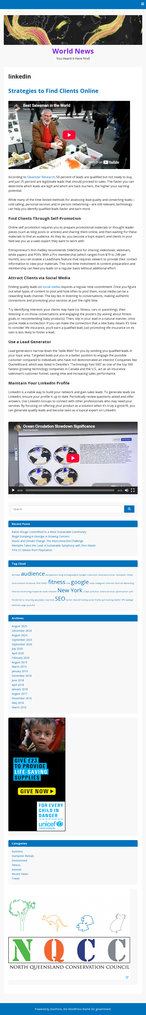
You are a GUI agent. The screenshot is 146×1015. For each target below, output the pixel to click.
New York (69, 590)
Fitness (16, 865)
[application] (73, 458)
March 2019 (19, 666)
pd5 (131, 591)
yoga (23, 605)
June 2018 (18, 680)
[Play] (13, 490)
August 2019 (19, 662)
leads (45, 591)
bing (61, 575)
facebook (30, 583)
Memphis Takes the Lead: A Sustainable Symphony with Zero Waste (54, 545)
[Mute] (127, 490)
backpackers (52, 575)
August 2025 (19, 626)
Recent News (20, 874)
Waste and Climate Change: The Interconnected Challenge (47, 541)
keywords (37, 591)
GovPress (56, 1009)
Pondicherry (18, 600)
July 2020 (17, 648)
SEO (60, 598)
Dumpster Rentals (23, 856)
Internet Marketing (124, 583)
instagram (100, 583)
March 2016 (19, 707)
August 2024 (19, 635)
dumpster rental (124, 575)
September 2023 (22, 640)
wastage (129, 600)
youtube (31, 605)
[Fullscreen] (133, 490)
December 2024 (22, 630)
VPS (123, 600)
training (109, 600)
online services (107, 591)
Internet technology (22, 591)
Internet (110, 583)
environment (18, 583)
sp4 (103, 600)
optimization (121, 591)
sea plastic (40, 600)
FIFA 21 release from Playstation (32, 550)
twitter (117, 600)
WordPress (75, 1009)
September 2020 (22, 644)
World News (73, 51)
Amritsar (16, 575)
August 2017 (19, 693)
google (80, 582)
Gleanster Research (41, 177)
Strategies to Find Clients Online (53, 91)
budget (82, 575)
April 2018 (18, 685)
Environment (19, 860)
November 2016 (22, 698)
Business (17, 851)
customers (92, 575)
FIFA (38, 583)
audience (33, 573)
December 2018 (22, 675)
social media (51, 287)
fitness (56, 582)
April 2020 (18, 653)
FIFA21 (44, 583)
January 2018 (20, 689)
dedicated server (106, 575)
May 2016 (18, 703)
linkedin (52, 591)
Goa (68, 583)
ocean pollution (91, 591)
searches (49, 600)
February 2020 (20, 658)
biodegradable (71, 575)
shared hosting (80, 600)
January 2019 (20, 671)
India (92, 583)
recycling (29, 600)
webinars (16, 605)
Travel (15, 878)
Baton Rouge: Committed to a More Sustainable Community (49, 532)
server (69, 600)
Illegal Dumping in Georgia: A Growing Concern (40, 536)
